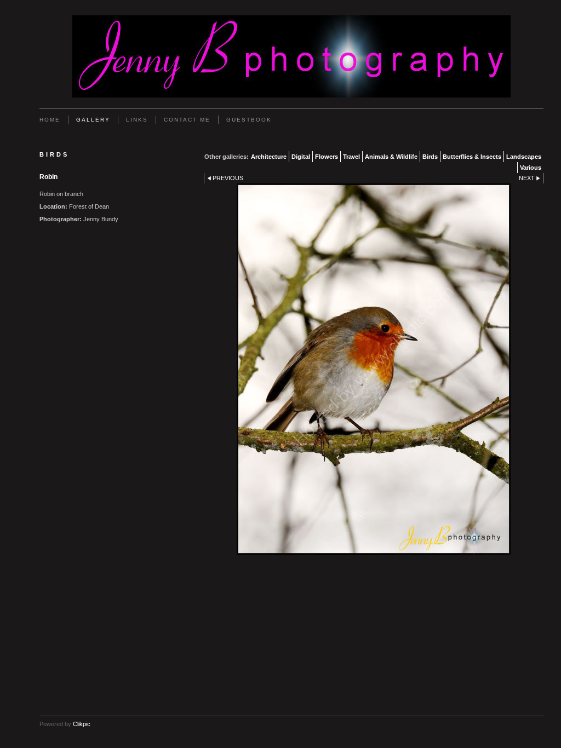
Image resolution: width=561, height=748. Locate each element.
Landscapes (523, 156)
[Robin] (373, 369)
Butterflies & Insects (472, 156)
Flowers (326, 156)
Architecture (269, 156)
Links (137, 120)
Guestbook (249, 120)
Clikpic (81, 724)
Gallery (93, 120)
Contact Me (187, 120)
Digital (300, 156)
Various (530, 167)
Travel (351, 156)
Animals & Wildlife (391, 156)
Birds (430, 156)
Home (49, 120)
